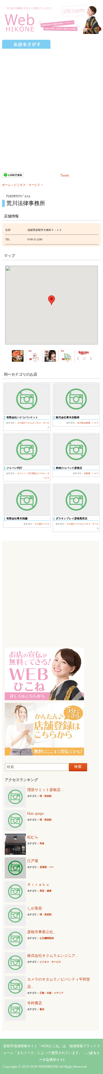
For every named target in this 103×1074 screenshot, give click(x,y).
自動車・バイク (91, 423)
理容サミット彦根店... (45, 790)
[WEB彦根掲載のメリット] (44, 673)
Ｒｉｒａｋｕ (38, 885)
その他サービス (24, 423)
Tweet (64, 175)
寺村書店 (34, 1003)
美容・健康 (46, 890)
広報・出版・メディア (51, 993)
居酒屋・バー (47, 867)
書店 (42, 1009)
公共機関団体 (47, 938)
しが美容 (34, 908)
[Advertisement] (51, 103)
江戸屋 (32, 861)
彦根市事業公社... (41, 932)
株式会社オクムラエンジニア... (52, 956)
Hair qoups (35, 814)
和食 (42, 843)
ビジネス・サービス (27, 184)
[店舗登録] (44, 729)
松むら (32, 837)
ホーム (6, 184)
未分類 (80, 423)
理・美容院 (46, 796)
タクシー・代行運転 (26, 473)
